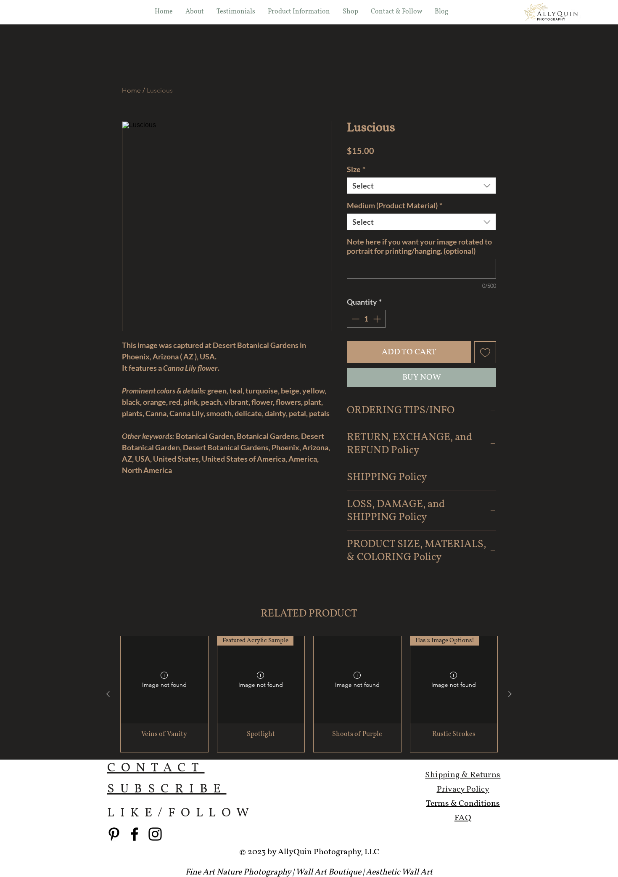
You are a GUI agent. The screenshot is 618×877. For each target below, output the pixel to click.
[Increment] (377, 318)
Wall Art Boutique (328, 872)
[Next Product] (510, 694)
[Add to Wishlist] (485, 352)
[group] (309, 694)
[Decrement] (354, 318)
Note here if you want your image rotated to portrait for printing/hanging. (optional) (419, 246)
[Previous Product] (108, 694)
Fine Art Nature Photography (238, 872)
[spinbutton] (366, 318)
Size (356, 169)
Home (131, 90)
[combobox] (421, 185)
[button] (350, 11)
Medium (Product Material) (394, 205)
